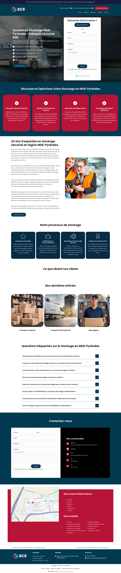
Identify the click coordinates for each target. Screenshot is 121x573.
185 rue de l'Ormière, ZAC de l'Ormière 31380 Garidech (84, 445)
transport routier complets (27, 158)
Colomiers (70, 510)
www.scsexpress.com (89, 2)
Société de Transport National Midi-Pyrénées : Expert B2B (93, 547)
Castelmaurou (71, 508)
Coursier (69, 522)
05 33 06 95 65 (74, 461)
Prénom (70, 32)
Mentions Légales (55, 568)
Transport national (93, 526)
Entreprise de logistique (74, 524)
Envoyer (82, 66)
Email (69, 38)
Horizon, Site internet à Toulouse (64, 571)
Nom (84, 32)
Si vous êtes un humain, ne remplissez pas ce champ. (82, 69)
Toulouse (69, 500)
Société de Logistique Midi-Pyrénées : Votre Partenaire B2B (28, 547)
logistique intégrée (43, 158)
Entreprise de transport (73, 528)
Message (70, 49)
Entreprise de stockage (73, 526)
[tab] (60, 356)
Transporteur (91, 528)
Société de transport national (96, 524)
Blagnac (69, 506)
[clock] (68, 449)
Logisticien (70, 532)
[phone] (68, 460)
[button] (65, 8)
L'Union (69, 502)
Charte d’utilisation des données (71, 568)
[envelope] (68, 454)
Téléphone (70, 43)
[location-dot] (68, 443)
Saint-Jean (70, 504)
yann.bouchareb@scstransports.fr (79, 455)
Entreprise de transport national (76, 530)
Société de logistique (93, 522)
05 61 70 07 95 (74, 467)
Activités (47, 568)
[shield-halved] (76, 76)
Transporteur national (94, 530)
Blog (43, 568)
